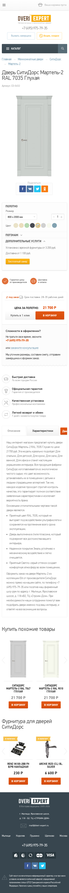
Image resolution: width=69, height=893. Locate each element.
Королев (20, 835)
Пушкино (34, 835)
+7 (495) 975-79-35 (34, 28)
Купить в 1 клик (20, 315)
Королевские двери (34, 801)
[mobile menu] (4, 5)
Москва (63, 835)
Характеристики (42, 431)
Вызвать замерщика (21, 35)
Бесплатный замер (17, 261)
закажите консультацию (24, 348)
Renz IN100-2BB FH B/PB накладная (18, 765)
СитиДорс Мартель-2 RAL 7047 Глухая (18, 688)
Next (65, 660)
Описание (14, 431)
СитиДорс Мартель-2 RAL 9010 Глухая (51, 688)
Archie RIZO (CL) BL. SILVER (51, 765)
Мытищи (6, 835)
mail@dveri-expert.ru (39, 825)
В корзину (50, 315)
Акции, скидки (51, 35)
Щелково (49, 835)
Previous (3, 660)
